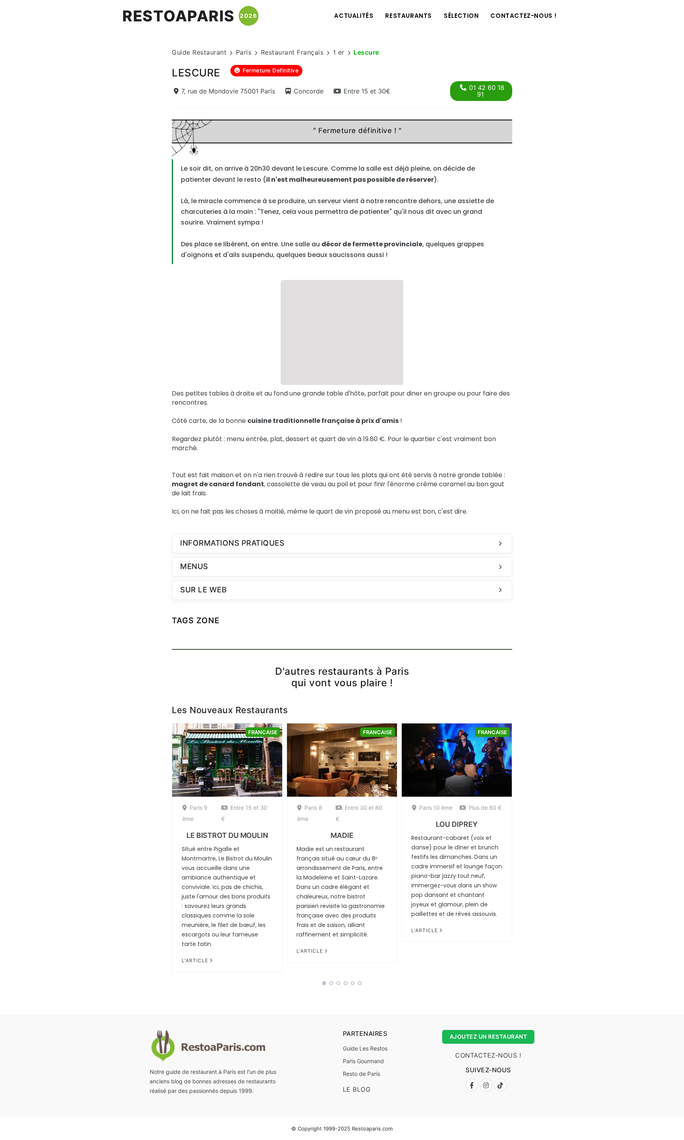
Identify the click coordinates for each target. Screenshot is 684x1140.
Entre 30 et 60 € (359, 813)
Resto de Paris (361, 1073)
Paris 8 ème (309, 813)
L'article (196, 960)
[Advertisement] (342, 331)
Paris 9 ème (194, 813)
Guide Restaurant (199, 52)
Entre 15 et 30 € (244, 813)
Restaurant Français (292, 52)
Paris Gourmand (363, 1061)
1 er (338, 52)
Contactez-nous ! (523, 15)
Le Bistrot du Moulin (227, 835)
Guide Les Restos (365, 1048)
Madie (342, 835)
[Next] (522, 850)
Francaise (262, 732)
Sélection (461, 15)
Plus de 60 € (485, 807)
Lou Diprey (456, 824)
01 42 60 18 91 (486, 91)
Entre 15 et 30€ (367, 91)
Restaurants (408, 15)
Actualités (353, 15)
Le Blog (357, 1089)
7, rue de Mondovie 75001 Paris (228, 91)
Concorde (308, 91)
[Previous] (161, 850)
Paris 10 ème (435, 807)
